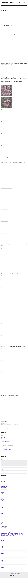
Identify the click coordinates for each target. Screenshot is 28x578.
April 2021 (2, 539)
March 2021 (2, 540)
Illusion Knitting (3, 499)
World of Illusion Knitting (4, 508)
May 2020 (2, 548)
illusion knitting (17, 532)
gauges (8, 532)
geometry (10, 532)
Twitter (2, 514)
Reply (1, 438)
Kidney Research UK (3, 527)
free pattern (5, 532)
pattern (25, 533)
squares (17, 424)
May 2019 (2, 562)
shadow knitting (12, 534)
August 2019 (2, 559)
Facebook (2, 515)
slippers (17, 534)
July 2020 (2, 546)
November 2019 (3, 555)
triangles (10, 535)
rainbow (8, 534)
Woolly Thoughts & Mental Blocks (14, 2)
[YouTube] (14, 575)
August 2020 (2, 545)
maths (12, 424)
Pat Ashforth (5, 421)
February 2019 (2, 566)
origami (15, 424)
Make (10, 573)
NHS (21, 533)
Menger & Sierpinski (3, 487)
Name (2, 466)
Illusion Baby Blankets (4, 486)
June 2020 (2, 547)
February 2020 (2, 552)
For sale (2, 498)
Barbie (3, 424)
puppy (4, 534)
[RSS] (10, 575)
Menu (3, 5)
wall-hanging (12, 535)
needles (19, 533)
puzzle (6, 534)
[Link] (16, 575)
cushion (2, 532)
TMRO (23, 534)
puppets (2, 534)
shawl (15, 534)
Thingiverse (2, 522)
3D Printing (2, 493)
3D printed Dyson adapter (5, 428)
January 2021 (2, 541)
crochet (5, 424)
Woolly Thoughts (3, 507)
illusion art (13, 532)
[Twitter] (11, 575)
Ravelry (2, 513)
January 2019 (2, 567)
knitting (7, 424)
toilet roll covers (3, 535)
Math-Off (8, 533)
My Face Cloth (24, 428)
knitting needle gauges (4, 533)
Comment (2, 459)
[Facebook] (13, 575)
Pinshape (2, 523)
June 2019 (2, 561)
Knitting (3, 423)
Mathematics (5, 423)
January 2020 (2, 553)
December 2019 (3, 554)
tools (6, 535)
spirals (19, 534)
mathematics (10, 424)
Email (2, 469)
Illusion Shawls (3, 485)
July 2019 (2, 560)
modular (17, 533)
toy (7, 535)
